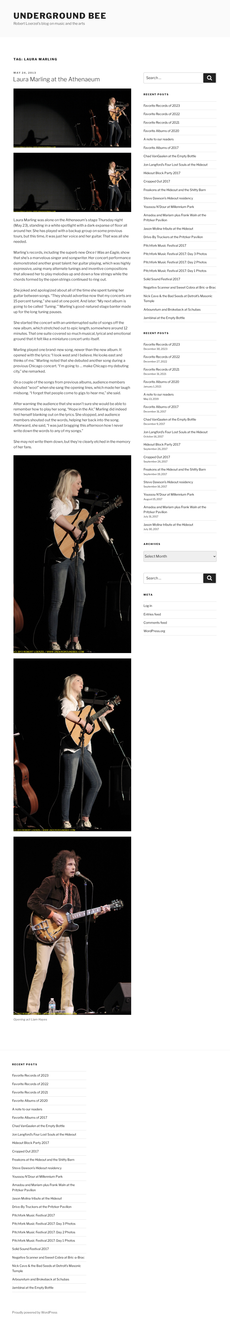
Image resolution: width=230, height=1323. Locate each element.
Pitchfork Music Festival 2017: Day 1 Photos (175, 271)
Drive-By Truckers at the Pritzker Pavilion (173, 237)
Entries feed (152, 614)
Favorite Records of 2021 (161, 122)
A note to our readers (159, 139)
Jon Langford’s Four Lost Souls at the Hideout (176, 164)
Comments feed (155, 622)
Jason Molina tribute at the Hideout (168, 228)
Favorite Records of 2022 (162, 114)
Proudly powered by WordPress (34, 1312)
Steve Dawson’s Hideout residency (168, 198)
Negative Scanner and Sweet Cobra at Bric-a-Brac (180, 287)
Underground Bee (60, 16)
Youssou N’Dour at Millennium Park (169, 207)
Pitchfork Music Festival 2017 (165, 245)
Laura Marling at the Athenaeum (56, 79)
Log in (148, 606)
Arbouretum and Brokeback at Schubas (172, 309)
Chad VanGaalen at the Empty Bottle (170, 156)
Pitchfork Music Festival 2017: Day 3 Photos (175, 254)
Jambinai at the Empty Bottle (164, 318)
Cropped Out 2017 (157, 181)
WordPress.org (154, 631)
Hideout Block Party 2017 (162, 173)
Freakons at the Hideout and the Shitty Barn (175, 190)
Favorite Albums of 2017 (161, 148)
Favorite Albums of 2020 (161, 131)
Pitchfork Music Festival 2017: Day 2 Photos (175, 262)
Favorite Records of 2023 (162, 105)
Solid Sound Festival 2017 (162, 279)
